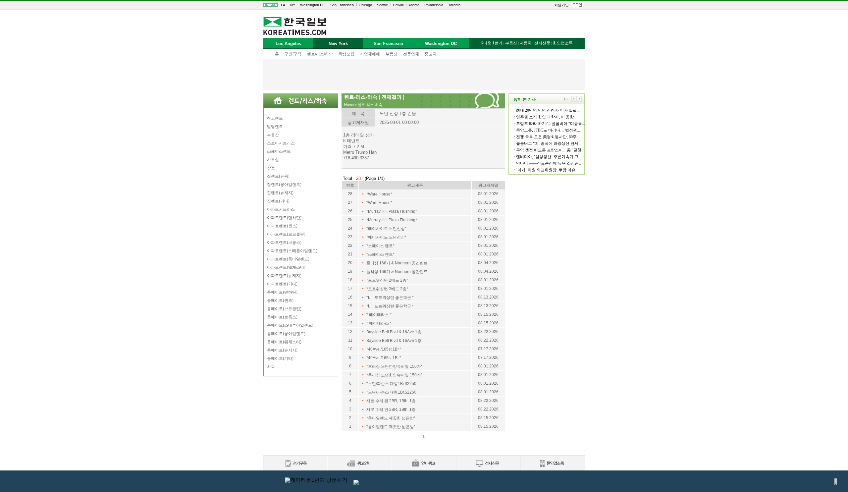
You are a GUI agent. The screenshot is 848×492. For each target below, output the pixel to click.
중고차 (431, 54)
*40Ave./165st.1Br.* (383, 349)
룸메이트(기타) (280, 358)
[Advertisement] (424, 75)
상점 (271, 168)
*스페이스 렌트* (380, 246)
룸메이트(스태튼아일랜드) (290, 325)
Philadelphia (433, 5)
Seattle (382, 5)
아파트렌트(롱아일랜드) (288, 259)
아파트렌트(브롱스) (284, 242)
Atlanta (413, 5)
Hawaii (398, 5)
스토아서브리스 (281, 143)
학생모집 (346, 54)
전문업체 (411, 54)
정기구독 (295, 463)
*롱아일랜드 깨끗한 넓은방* (390, 418)
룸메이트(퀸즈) (280, 300)
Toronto (454, 5)
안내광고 (424, 463)
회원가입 (561, 5)
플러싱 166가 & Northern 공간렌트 (397, 263)
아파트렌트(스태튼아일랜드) (292, 250)
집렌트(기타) (278, 201)
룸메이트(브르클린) (284, 308)
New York (338, 43)
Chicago (365, 5)
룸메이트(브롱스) (282, 317)
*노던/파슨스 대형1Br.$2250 (391, 383)
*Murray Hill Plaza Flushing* (391, 211)
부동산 (392, 54)
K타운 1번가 (492, 43)
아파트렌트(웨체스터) (286, 267)
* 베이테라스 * (379, 314)
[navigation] (424, 5)
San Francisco (342, 5)
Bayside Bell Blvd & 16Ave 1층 (393, 332)
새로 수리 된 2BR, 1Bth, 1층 (391, 401)
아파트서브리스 (281, 209)
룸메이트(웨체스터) (284, 342)
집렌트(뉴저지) (280, 193)
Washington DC (312, 5)
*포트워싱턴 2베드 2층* (387, 280)
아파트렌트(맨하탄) (284, 217)
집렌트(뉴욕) (278, 176)
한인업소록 (563, 43)
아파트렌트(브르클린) (286, 234)
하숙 (271, 366)
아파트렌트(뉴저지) (284, 275)
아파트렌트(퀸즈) (282, 226)
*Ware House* (379, 194)
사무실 (273, 159)
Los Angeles (288, 43)
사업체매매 (370, 54)
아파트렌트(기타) (282, 284)
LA (283, 5)
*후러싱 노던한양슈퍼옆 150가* (394, 366)
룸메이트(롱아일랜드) (286, 333)
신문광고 (359, 463)
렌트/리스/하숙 (320, 54)
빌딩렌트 (275, 126)
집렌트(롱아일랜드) (284, 184)
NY (292, 5)
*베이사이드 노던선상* (386, 228)
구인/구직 (293, 54)
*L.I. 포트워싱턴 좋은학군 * (390, 297)
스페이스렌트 (279, 151)
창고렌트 (275, 118)
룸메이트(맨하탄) (282, 292)
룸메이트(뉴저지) (282, 350)
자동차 (526, 43)
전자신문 (542, 43)
